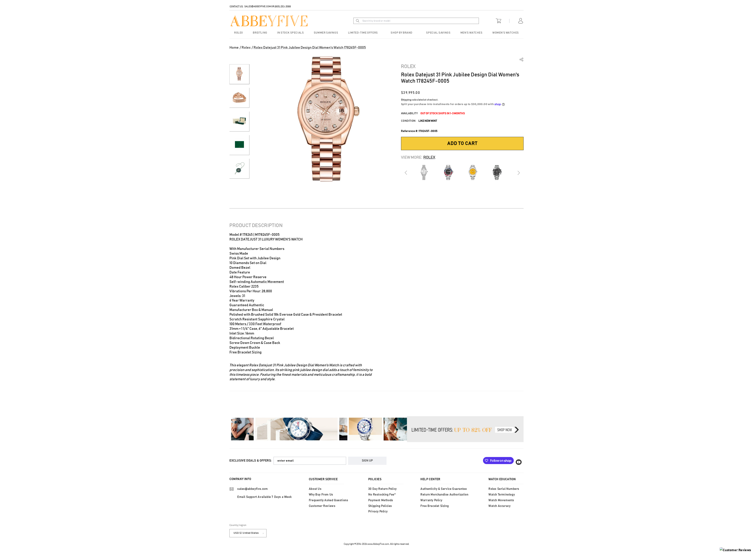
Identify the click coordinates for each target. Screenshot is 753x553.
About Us (315, 488)
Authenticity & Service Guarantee (443, 488)
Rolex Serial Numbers (503, 488)
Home (234, 47)
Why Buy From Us (321, 494)
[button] (402, 32)
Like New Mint (427, 121)
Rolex (246, 47)
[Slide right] (518, 172)
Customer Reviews (322, 506)
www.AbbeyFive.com (378, 544)
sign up (367, 460)
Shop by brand (401, 32)
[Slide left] (406, 172)
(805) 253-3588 (283, 6)
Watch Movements (501, 500)
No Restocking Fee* (382, 494)
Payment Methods (380, 500)
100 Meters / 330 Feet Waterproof (255, 324)
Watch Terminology (501, 494)
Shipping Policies (380, 506)
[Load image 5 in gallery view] (239, 169)
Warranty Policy (431, 500)
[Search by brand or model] (357, 20)
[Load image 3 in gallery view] (239, 122)
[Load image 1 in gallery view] (239, 74)
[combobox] (422, 21)
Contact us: (236, 6)
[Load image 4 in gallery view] (239, 145)
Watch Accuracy (499, 506)
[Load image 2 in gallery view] (239, 98)
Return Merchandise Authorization (444, 494)
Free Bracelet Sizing (245, 352)
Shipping (406, 100)
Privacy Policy (377, 511)
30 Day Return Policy (382, 488)
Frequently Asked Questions (328, 500)
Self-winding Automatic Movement (256, 282)
